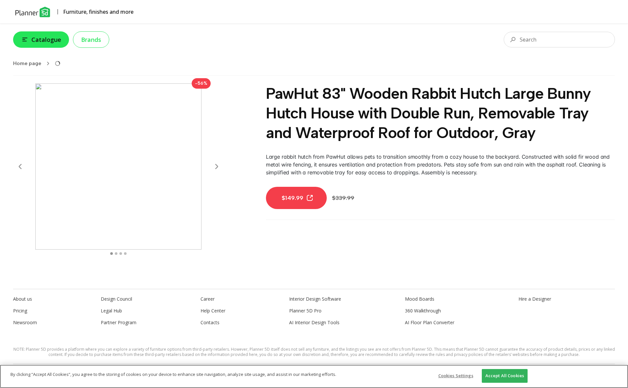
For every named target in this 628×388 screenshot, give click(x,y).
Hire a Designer (534, 299)
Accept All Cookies (504, 376)
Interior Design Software (315, 299)
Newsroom (25, 322)
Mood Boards (419, 299)
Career (208, 299)
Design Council (116, 299)
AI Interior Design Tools (314, 322)
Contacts (210, 322)
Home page (27, 63)
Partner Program (118, 322)
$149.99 (292, 198)
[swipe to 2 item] (120, 253)
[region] (314, 376)
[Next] (216, 166)
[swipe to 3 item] (125, 253)
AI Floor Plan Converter (429, 322)
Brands (91, 40)
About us (22, 299)
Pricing (20, 311)
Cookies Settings (455, 376)
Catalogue (46, 40)
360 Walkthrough (423, 311)
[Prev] (20, 166)
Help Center (213, 311)
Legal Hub (111, 311)
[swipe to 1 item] (116, 253)
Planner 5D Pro (305, 311)
